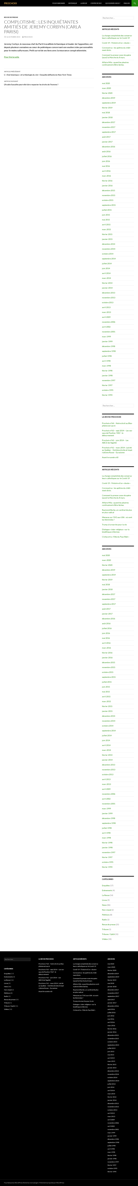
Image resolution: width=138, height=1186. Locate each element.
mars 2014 (106, 278)
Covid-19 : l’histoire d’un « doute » (116, 43)
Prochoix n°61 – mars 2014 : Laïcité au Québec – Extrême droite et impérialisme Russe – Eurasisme (117, 450)
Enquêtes (106, 885)
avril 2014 (106, 273)
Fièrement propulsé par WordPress (51, 1183)
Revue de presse (11, 17)
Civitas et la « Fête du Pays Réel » (115, 537)
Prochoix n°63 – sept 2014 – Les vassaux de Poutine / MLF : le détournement (117, 433)
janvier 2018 (107, 117)
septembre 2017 (109, 132)
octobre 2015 (107, 200)
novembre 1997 (108, 380)
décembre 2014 (108, 244)
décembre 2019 (108, 98)
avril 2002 (106, 327)
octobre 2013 (107, 302)
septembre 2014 (109, 258)
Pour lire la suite (11, 57)
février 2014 (107, 283)
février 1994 (107, 395)
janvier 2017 (107, 142)
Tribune (105, 929)
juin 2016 (106, 161)
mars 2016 (106, 176)
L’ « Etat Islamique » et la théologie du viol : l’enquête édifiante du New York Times (38, 73)
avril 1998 (106, 361)
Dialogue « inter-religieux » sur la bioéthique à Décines (115, 530)
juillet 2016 (107, 156)
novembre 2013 (108, 297)
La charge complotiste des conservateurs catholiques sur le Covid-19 (117, 36)
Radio (104, 919)
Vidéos (105, 939)
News (104, 905)
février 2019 (107, 107)
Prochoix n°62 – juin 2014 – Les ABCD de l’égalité (115, 441)
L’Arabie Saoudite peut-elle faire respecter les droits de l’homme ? (31, 83)
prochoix (28, 37)
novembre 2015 (108, 195)
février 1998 (107, 370)
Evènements (107, 890)
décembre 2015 (108, 190)
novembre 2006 (108, 322)
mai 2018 (106, 112)
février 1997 (107, 385)
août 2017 (106, 137)
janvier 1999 (107, 341)
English (127, 3)
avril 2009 (106, 317)
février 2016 (107, 181)
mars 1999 (106, 336)
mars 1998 (106, 366)
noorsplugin (34, 1183)
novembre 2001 (108, 331)
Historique (72, 3)
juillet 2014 (107, 263)
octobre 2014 (107, 254)
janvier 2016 (107, 185)
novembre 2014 (108, 249)
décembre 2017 (108, 122)
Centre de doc (96, 3)
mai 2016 (106, 166)
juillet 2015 (107, 210)
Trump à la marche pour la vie (114, 524)
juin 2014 (106, 268)
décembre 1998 (108, 346)
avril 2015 (106, 224)
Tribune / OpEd (108, 934)
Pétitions (106, 915)
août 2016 (106, 151)
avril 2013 (106, 307)
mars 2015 (106, 229)
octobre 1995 (107, 390)
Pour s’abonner (58, 3)
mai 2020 (106, 83)
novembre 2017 (108, 127)
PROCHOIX (10, 3)
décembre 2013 (108, 293)
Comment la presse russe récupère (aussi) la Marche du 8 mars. (116, 56)
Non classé (106, 910)
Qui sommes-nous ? (112, 3)
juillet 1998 (107, 356)
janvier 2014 (107, 288)
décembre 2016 (108, 146)
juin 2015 (106, 215)
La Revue (83, 3)
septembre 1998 (109, 351)
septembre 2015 (109, 205)
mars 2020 (106, 88)
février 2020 (107, 93)
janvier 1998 (107, 375)
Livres (104, 900)
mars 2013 (106, 312)
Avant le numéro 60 (110, 457)
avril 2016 (106, 171)
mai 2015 (106, 219)
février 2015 (107, 234)
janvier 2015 (107, 239)
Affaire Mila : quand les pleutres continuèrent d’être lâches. (115, 63)
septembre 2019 (109, 103)
